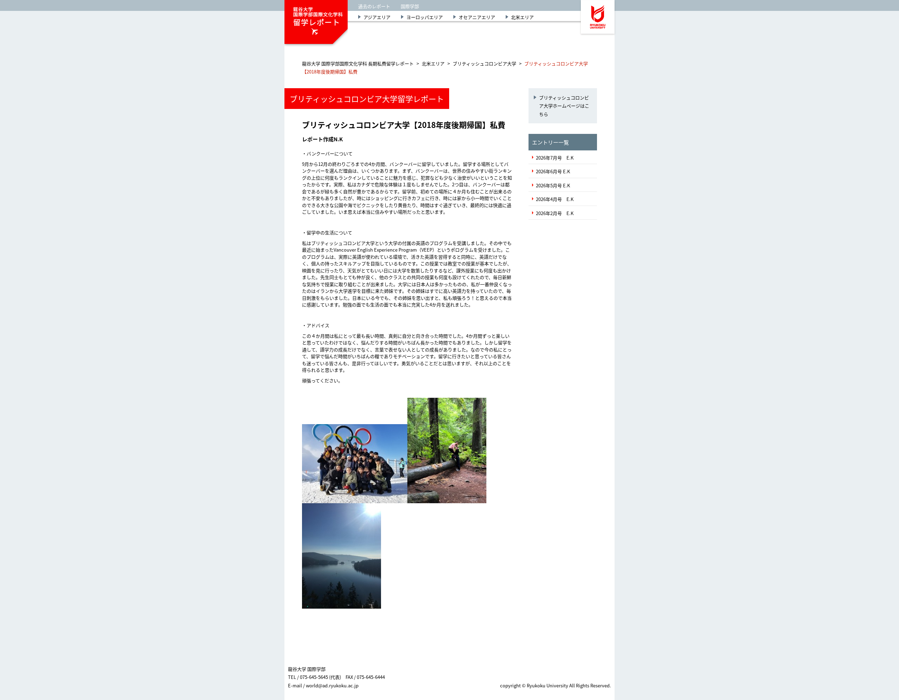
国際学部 (410, 6)
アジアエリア (377, 17)
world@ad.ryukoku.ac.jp (332, 685)
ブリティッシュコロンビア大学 (484, 63)
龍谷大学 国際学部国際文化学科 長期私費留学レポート (358, 63)
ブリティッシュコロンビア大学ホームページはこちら (564, 105)
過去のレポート (374, 6)
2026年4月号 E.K (554, 199)
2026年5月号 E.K (553, 185)
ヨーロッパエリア (424, 17)
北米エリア (522, 17)
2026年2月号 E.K (554, 213)
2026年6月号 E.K (553, 171)
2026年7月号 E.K (554, 157)
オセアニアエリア (477, 17)
